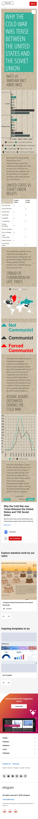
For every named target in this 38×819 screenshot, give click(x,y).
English (5, 768)
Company (6, 753)
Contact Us (6, 764)
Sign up (33, 4)
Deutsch (9, 768)
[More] (34, 12)
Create (5, 738)
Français (27, 768)
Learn (5, 749)
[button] (10, 142)
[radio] (14, 289)
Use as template (15, 538)
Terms (5, 799)
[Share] (6, 538)
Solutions (6, 745)
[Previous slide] (4, 616)
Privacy (11, 799)
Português (16, 768)
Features (6, 742)
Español (22, 768)
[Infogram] (7, 3)
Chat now (15, 764)
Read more (7, 525)
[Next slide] (9, 616)
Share (7, 499)
